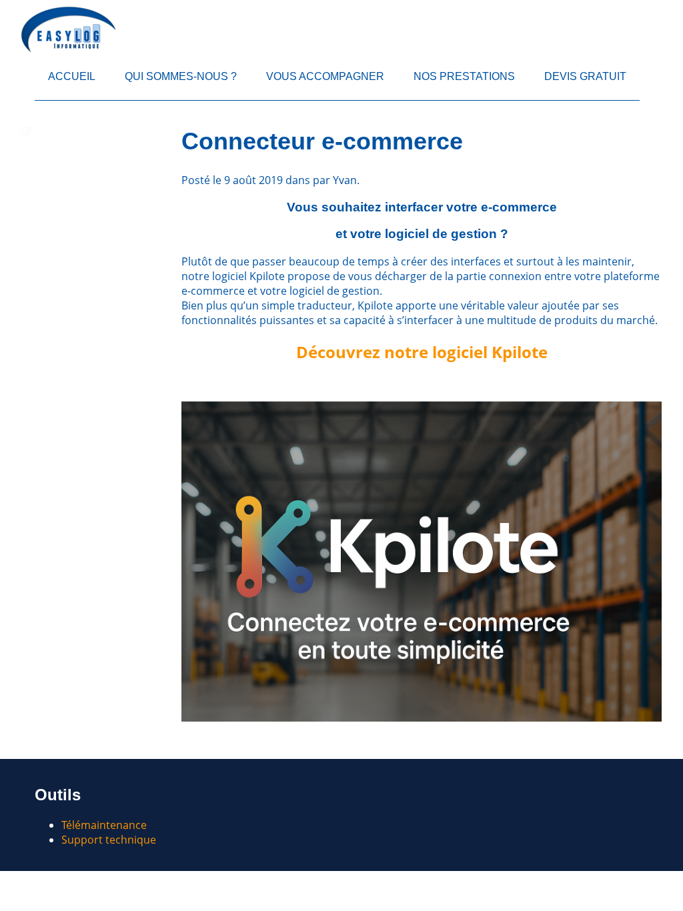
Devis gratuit (585, 76)
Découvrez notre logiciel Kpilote (422, 352)
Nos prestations (464, 76)
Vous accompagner (325, 76)
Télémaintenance (104, 825)
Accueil (71, 76)
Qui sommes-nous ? (181, 76)
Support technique (108, 839)
